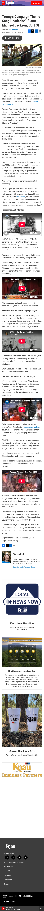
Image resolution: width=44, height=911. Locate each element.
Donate (37, 3)
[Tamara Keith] (6, 557)
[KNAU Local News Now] (22, 599)
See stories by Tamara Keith (24, 567)
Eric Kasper (20, 197)
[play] (3, 908)
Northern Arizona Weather (22, 671)
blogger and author (31, 427)
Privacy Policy (8, 866)
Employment (8, 875)
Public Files (7, 871)
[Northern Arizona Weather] (22, 652)
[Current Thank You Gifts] (22, 720)
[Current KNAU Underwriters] (22, 769)
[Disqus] (22, 810)
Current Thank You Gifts (21, 751)
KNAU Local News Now (22, 623)
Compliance (8, 880)
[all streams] (41, 908)
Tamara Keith (13, 29)
